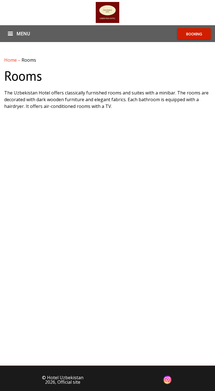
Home (11, 60)
